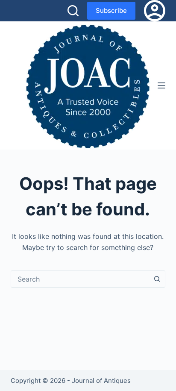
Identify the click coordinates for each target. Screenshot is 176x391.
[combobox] (80, 279)
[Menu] (161, 85)
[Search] (73, 10)
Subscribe (111, 10)
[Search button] (157, 279)
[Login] (154, 10)
